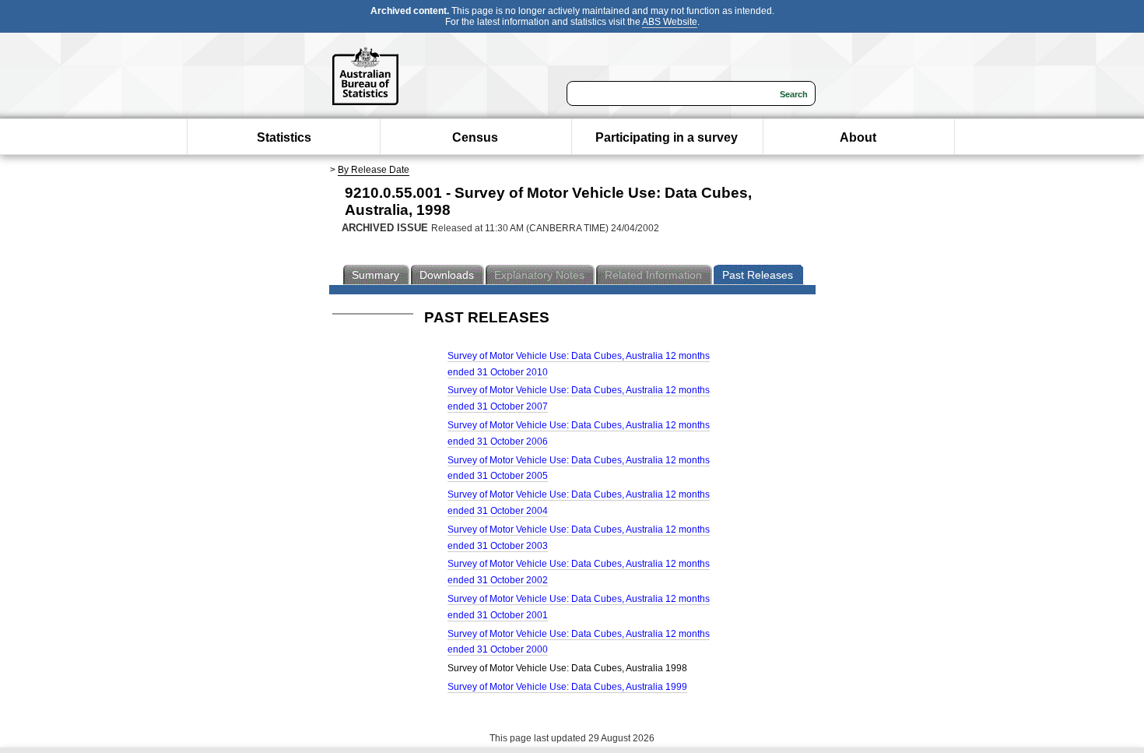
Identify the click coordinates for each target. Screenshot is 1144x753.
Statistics (284, 137)
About (858, 137)
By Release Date (373, 169)
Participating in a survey (666, 137)
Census (475, 137)
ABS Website (669, 21)
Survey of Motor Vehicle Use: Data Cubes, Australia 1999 (567, 686)
